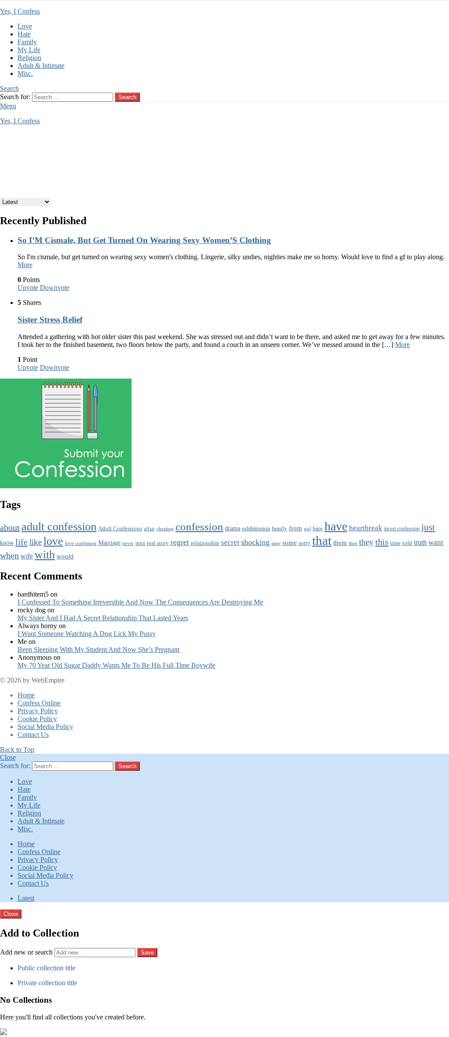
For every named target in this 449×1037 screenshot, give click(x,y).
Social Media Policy (45, 726)
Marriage (109, 542)
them (340, 542)
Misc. (25, 73)
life (21, 542)
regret (180, 542)
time (395, 543)
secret (230, 542)
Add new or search (27, 952)
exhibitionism (256, 529)
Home (26, 695)
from (295, 528)
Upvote (28, 287)
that (321, 540)
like (35, 542)
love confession (80, 543)
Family (27, 42)
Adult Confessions (120, 528)
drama (232, 528)
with (45, 554)
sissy (276, 543)
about (10, 527)
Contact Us (33, 734)
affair (149, 528)
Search (127, 97)
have (335, 526)
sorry (304, 543)
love (53, 541)
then (353, 543)
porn (140, 543)
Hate (24, 34)
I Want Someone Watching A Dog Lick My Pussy (87, 633)
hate (318, 528)
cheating (165, 528)
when (9, 555)
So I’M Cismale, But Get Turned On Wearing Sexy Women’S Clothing (144, 240)
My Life (29, 50)
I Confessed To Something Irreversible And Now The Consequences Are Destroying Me (140, 602)
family (279, 529)
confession (199, 527)
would (65, 556)
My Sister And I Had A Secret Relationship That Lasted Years (103, 618)
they (366, 542)
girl (307, 528)
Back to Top (17, 749)
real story (158, 543)
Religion (29, 57)
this (381, 542)
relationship (205, 543)
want (435, 542)
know (7, 542)
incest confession (402, 529)
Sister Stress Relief (50, 319)
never (128, 543)
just (428, 527)
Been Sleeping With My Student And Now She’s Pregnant (98, 649)
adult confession (58, 526)
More (25, 264)
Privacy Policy (38, 711)
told (407, 543)
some (289, 542)
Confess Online (39, 703)
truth (420, 543)
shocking (255, 542)
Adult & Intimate (41, 65)
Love (25, 26)
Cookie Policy (37, 718)
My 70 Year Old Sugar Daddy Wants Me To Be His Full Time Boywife (116, 665)
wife (27, 556)
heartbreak (365, 528)
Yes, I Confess (20, 11)
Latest (26, 898)
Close (8, 757)
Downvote (54, 287)
